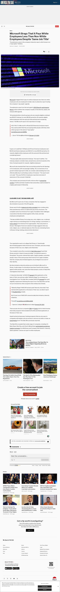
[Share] (48, 51)
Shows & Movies (6, 547)
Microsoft (12, 99)
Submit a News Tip (43, 555)
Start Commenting (30, 394)
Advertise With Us (25, 547)
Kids (4, 553)
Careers (23, 551)
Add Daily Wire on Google (31, 94)
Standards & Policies (44, 553)
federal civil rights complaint (30, 207)
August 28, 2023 (39, 304)
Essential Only (45, 586)
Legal (41, 547)
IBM (30, 308)
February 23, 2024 (34, 135)
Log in (37, 398)
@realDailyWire (16, 292)
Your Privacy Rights (44, 545)
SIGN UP (56, 26)
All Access (5, 549)
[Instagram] (11, 578)
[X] (7, 578)
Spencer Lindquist (14, 46)
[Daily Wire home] (30, 26)
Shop (4, 551)
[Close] (58, 586)
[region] (30, 586)
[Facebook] (4, 578)
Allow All (44, 589)
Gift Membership (24, 555)
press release (13, 223)
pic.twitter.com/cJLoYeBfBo (19, 132)
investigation (13, 320)
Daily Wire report (36, 251)
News (4, 545)
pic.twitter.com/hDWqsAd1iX (25, 301)
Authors (23, 549)
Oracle (36, 308)
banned (32, 275)
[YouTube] (14, 578)
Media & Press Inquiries (44, 549)
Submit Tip (30, 530)
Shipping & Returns (43, 551)
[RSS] (17, 578)
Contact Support (24, 553)
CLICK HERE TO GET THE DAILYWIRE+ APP (22, 198)
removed (41, 279)
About (22, 545)
